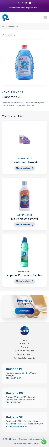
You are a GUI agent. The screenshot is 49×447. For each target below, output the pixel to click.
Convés (30, 443)
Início (4, 26)
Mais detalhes (23, 168)
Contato (25, 347)
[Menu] (44, 17)
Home (24, 340)
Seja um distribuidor (24, 350)
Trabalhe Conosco (24, 354)
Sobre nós (24, 343)
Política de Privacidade (24, 358)
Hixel (36, 443)
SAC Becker (24, 310)
